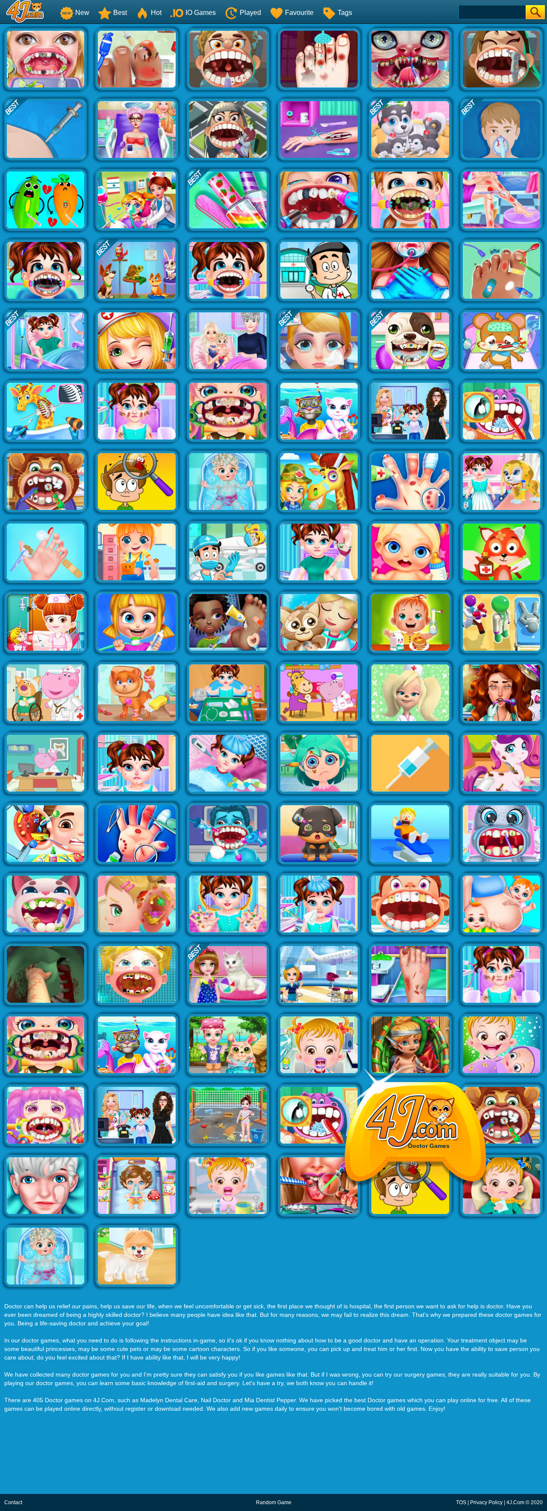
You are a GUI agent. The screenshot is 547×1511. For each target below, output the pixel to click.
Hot (156, 12)
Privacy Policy (486, 1502)
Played (250, 12)
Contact (13, 1502)
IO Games (200, 12)
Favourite (299, 12)
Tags (345, 12)
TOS (461, 1502)
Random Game (273, 1502)
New (82, 12)
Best (120, 12)
